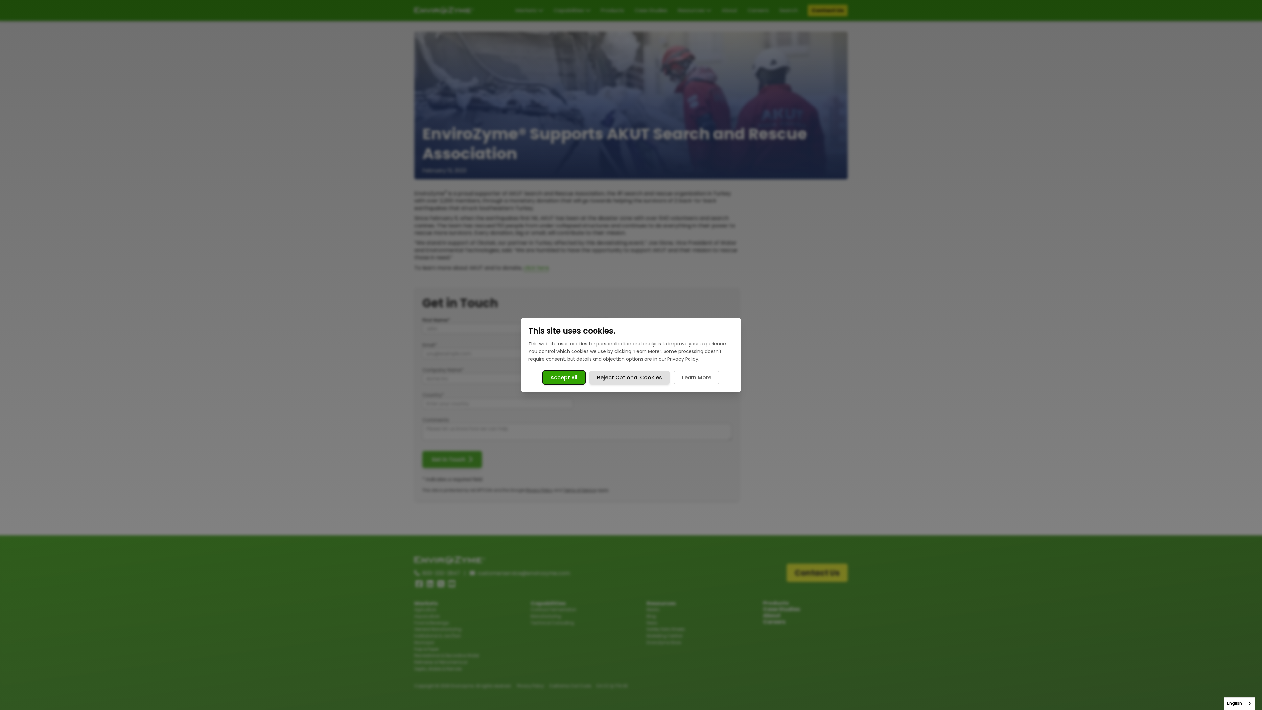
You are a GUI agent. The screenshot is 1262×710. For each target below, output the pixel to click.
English (1234, 703)
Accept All (563, 377)
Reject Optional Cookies (629, 377)
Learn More (696, 377)
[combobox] (1239, 703)
